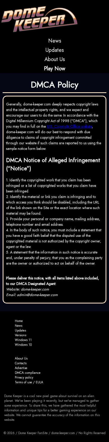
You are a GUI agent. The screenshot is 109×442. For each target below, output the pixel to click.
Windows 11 (23, 340)
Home (19, 321)
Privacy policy (24, 377)
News (54, 41)
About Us (54, 59)
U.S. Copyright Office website (69, 126)
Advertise (21, 368)
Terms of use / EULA (29, 382)
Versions (20, 335)
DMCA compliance (27, 372)
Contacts (20, 363)
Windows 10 (23, 344)
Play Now (54, 68)
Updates (55, 50)
